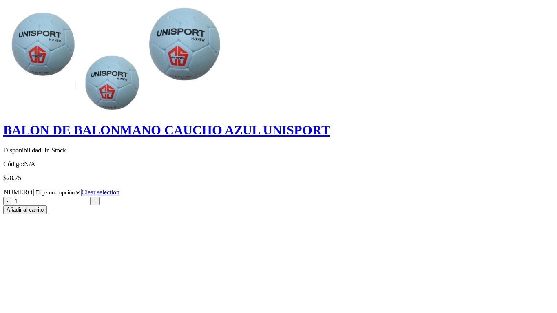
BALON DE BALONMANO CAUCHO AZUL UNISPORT (166, 130)
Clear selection (100, 192)
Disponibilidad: (23, 150)
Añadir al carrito (25, 210)
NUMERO (18, 192)
